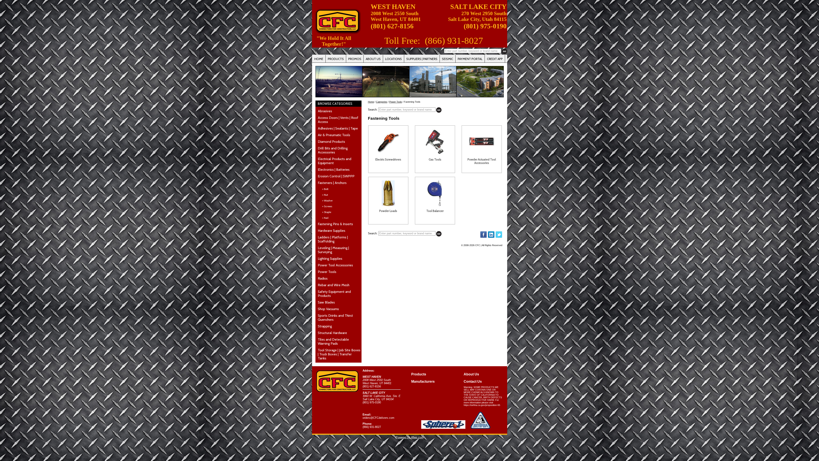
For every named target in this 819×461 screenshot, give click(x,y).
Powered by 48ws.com (410, 437)
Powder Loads (388, 211)
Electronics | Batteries (334, 170)
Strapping (325, 326)
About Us (471, 374)
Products (418, 374)
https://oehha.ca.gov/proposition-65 (482, 405)
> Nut (325, 194)
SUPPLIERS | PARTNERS (421, 59)
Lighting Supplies (330, 259)
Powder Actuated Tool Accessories (482, 161)
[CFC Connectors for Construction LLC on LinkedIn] (491, 237)
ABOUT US (373, 59)
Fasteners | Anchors (332, 183)
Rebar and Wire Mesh (333, 285)
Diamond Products (331, 142)
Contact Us (473, 381)
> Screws (327, 206)
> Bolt (325, 189)
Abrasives (325, 111)
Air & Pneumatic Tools (334, 135)
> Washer (327, 200)
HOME (318, 59)
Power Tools (327, 272)
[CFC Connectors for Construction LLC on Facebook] (483, 237)
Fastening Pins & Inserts (335, 224)
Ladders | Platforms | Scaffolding (333, 239)
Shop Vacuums (328, 309)
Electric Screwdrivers (388, 159)
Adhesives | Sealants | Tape (338, 128)
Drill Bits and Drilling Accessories (333, 150)
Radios (323, 278)
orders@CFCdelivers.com (378, 417)
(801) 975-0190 (485, 26)
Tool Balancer (435, 211)
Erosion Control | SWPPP (336, 176)
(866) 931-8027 (454, 41)
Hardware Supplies (331, 231)
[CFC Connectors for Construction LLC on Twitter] (498, 237)
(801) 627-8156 (392, 26)
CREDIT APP (495, 59)
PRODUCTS (336, 59)
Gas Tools (435, 159)
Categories (381, 102)
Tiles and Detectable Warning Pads (333, 341)
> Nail (325, 217)
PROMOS (354, 59)
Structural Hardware (332, 333)
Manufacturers (423, 381)
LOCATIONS (393, 59)
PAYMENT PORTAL (470, 59)
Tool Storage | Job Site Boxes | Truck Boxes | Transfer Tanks (339, 354)
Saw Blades (326, 302)
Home (371, 102)
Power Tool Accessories (335, 265)
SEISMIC (447, 59)
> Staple (326, 212)
